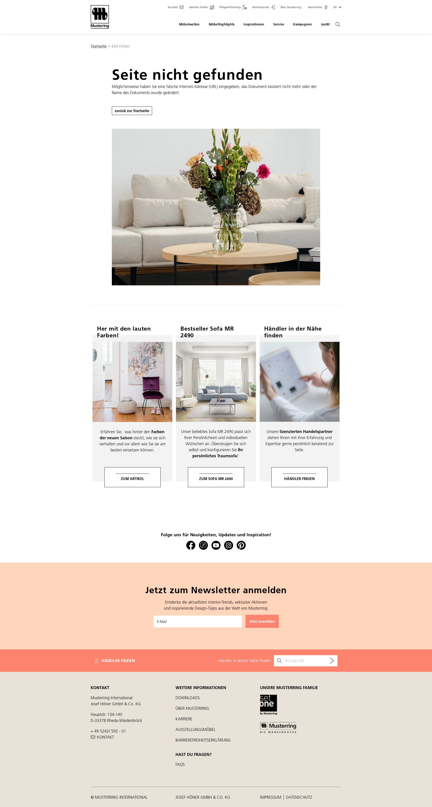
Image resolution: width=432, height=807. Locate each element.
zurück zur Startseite (132, 110)
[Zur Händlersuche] (332, 660)
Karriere (184, 718)
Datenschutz (299, 797)
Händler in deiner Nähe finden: (245, 660)
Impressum (271, 797)
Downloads (188, 697)
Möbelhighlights (222, 24)
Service (278, 24)
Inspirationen (253, 24)
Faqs (180, 764)
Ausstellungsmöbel (196, 729)
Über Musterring (192, 708)
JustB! (325, 24)
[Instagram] (228, 545)
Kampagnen (302, 24)
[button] (318, 7)
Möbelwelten (189, 24)
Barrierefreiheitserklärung (203, 740)
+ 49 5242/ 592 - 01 (108, 731)
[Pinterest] (241, 545)
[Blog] (203, 545)
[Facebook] (190, 545)
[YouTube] (216, 545)
